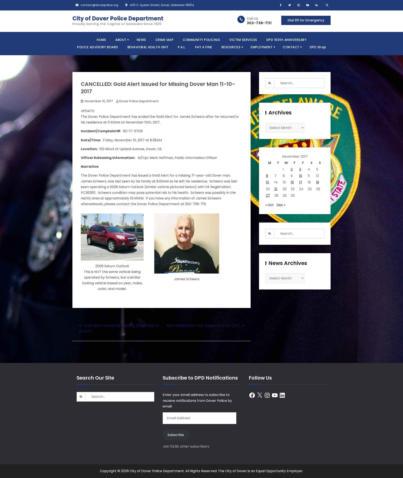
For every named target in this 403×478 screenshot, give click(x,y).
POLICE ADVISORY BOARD (97, 47)
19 (317, 182)
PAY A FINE (203, 47)
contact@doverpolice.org (99, 5)
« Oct (269, 205)
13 (267, 182)
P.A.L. (182, 47)
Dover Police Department (139, 101)
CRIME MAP (164, 40)
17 (300, 182)
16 (292, 182)
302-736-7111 (259, 23)
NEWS (141, 40)
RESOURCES (231, 47)
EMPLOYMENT (261, 47)
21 (275, 189)
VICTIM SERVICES (243, 40)
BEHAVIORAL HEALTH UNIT (148, 47)
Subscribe (175, 434)
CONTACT (291, 47)
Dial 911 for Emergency (306, 20)
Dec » (280, 205)
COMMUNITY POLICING (201, 40)
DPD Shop (318, 47)
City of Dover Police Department (117, 18)
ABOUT (120, 40)
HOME (101, 40)
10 (300, 175)
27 (268, 195)
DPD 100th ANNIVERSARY (286, 40)
